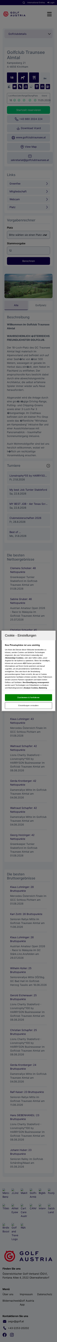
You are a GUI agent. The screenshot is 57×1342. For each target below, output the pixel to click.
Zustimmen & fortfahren (28, 697)
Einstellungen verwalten (28, 705)
